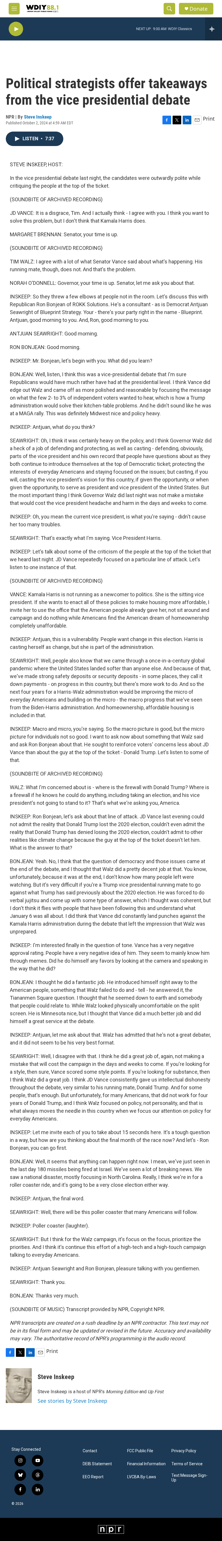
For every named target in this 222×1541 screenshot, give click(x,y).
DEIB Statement (97, 1464)
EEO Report (93, 1477)
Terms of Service (187, 1464)
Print (209, 118)
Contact (90, 1451)
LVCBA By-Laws (141, 1477)
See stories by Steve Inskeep (72, 1400)
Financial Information (146, 1464)
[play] (16, 29)
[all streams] (213, 28)
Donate (199, 9)
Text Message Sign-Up (189, 1477)
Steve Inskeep (37, 117)
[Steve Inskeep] (19, 1385)
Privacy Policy (183, 1451)
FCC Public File (140, 1451)
